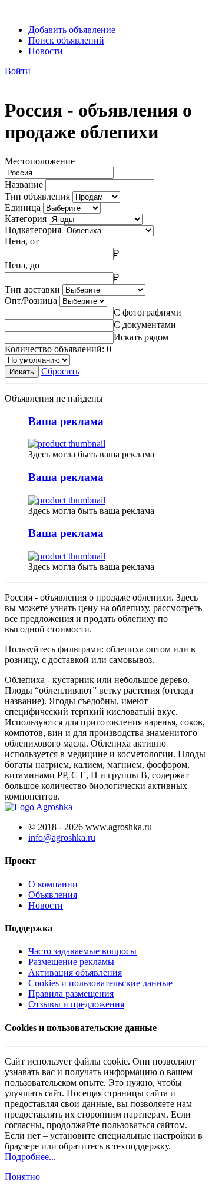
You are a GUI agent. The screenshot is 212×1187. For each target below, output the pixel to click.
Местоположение (40, 161)
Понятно (22, 1177)
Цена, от (22, 241)
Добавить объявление (71, 30)
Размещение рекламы (71, 962)
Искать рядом (141, 337)
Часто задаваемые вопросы (82, 951)
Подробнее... (30, 1157)
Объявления (52, 895)
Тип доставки (32, 289)
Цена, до (22, 265)
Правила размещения (71, 994)
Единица (23, 208)
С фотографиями (147, 312)
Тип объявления (37, 196)
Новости (45, 51)
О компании (53, 884)
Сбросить (60, 371)
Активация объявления (75, 972)
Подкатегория (33, 230)
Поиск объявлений (66, 40)
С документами (145, 325)
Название (24, 185)
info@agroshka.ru (61, 838)
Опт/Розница (31, 301)
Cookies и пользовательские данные (100, 983)
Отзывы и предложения (76, 1004)
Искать (21, 371)
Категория (26, 219)
